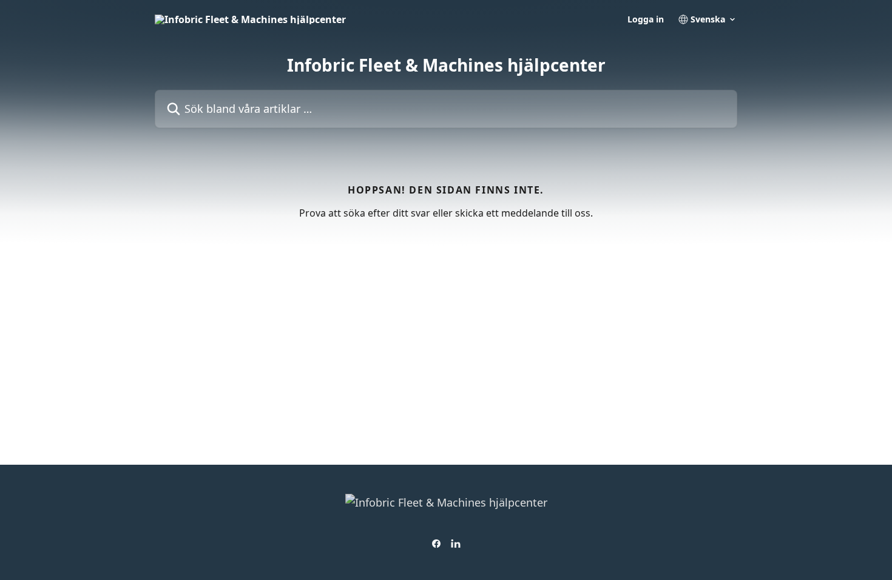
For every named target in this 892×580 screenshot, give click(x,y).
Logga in (645, 19)
